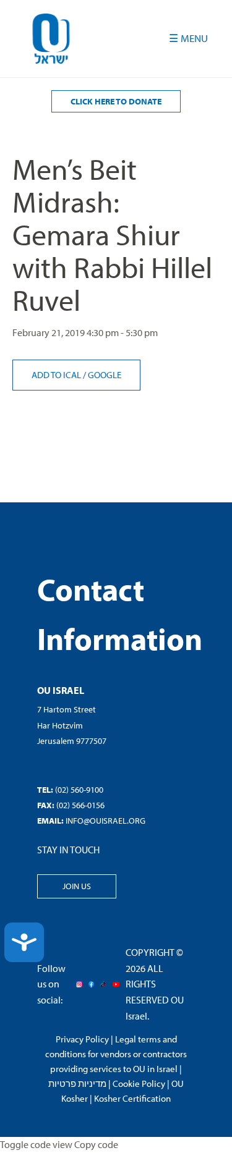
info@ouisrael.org (105, 820)
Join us (76, 886)
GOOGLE (104, 375)
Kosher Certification (132, 1098)
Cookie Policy (139, 1083)
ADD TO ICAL (57, 375)
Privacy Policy (82, 1039)
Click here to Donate (116, 101)
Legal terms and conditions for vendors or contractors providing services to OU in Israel (116, 1054)
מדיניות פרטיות (77, 1083)
